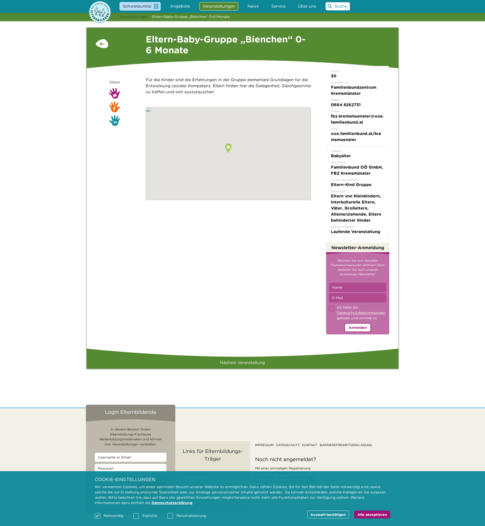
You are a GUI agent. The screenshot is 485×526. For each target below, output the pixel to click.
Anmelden (358, 328)
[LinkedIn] (114, 121)
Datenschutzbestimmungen (361, 313)
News (253, 6)
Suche (341, 6)
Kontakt (309, 445)
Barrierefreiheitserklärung (346, 445)
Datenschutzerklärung (172, 503)
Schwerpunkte (137, 6)
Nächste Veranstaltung (242, 362)
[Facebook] (115, 106)
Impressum (264, 445)
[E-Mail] (114, 93)
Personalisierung (191, 516)
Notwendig (113, 516)
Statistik (149, 516)
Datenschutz (288, 445)
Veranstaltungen (134, 17)
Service (278, 6)
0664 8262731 (346, 104)
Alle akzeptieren (372, 515)
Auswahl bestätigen (328, 515)
